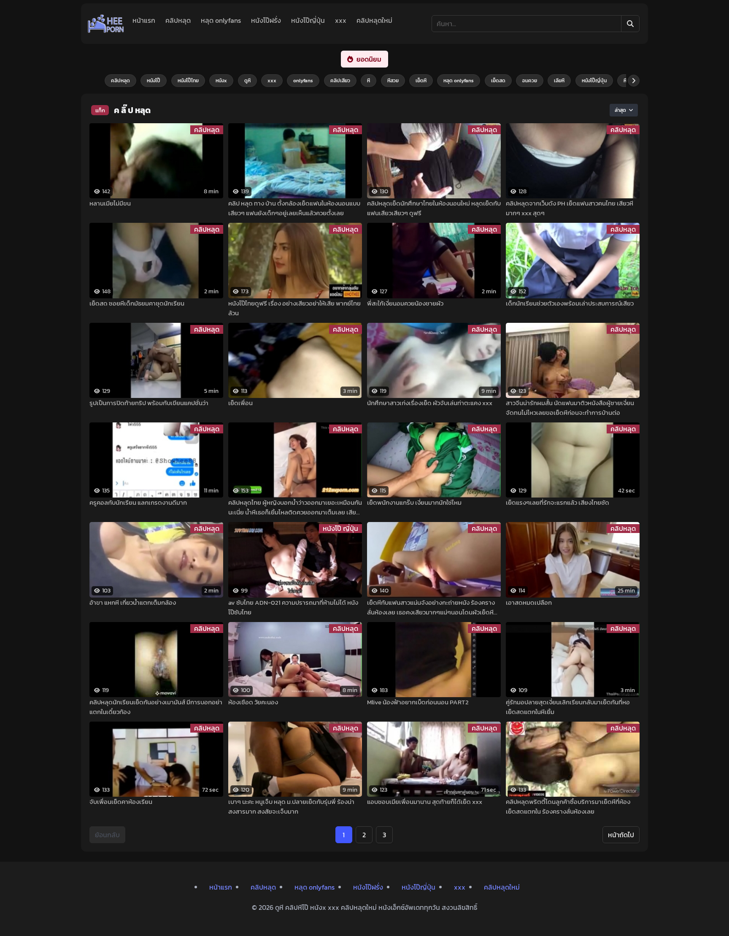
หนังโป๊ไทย (188, 80)
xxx (340, 20)
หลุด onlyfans (221, 20)
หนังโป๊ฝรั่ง (266, 20)
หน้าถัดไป (621, 835)
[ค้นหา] (630, 23)
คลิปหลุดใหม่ (374, 20)
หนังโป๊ (153, 80)
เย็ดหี (421, 80)
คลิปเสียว (340, 80)
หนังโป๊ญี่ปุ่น (308, 20)
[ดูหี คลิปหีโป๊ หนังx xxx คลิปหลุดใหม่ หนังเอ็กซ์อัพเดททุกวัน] (105, 23)
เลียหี (559, 80)
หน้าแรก (143, 20)
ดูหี (247, 80)
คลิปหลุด (178, 20)
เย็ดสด (498, 80)
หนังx (221, 80)
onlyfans (303, 80)
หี (368, 80)
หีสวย (393, 80)
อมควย (529, 80)
